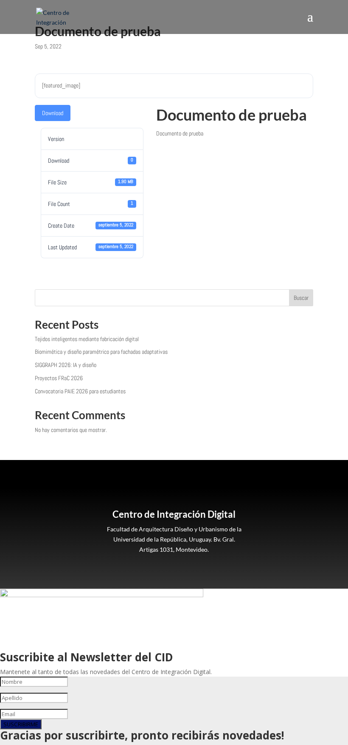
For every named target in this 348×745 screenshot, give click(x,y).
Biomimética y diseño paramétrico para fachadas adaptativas (101, 352)
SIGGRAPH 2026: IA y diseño (65, 365)
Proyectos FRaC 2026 (59, 378)
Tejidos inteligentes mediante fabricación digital (87, 339)
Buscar (301, 298)
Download (52, 113)
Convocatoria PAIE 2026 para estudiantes (80, 391)
